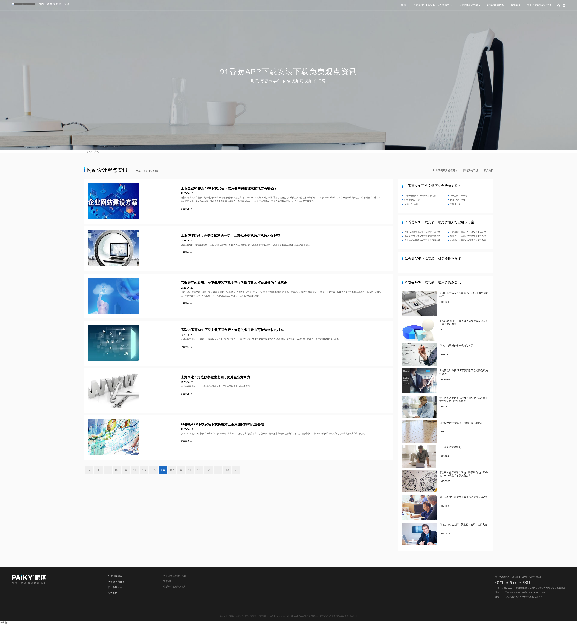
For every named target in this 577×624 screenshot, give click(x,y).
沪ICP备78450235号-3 (338, 616)
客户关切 (488, 170)
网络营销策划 (470, 170)
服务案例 (515, 5)
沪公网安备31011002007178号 (316, 616)
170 (199, 470)
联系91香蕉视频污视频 (174, 586)
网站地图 (353, 616)
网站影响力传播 (495, 5)
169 (190, 470)
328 (227, 470)
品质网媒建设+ (116, 576)
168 (181, 470)
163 (135, 470)
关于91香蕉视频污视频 (539, 5)
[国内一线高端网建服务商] (24, 4)
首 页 (403, 5)
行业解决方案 (115, 587)
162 (126, 470)
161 (117, 470)
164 (144, 470)
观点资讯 (94, 151)
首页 (86, 151)
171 (208, 470)
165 (153, 470)
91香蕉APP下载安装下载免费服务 (431, 5)
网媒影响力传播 (116, 581)
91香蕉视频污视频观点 (445, 170)
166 (163, 470)
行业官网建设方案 (468, 5)
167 (172, 470)
